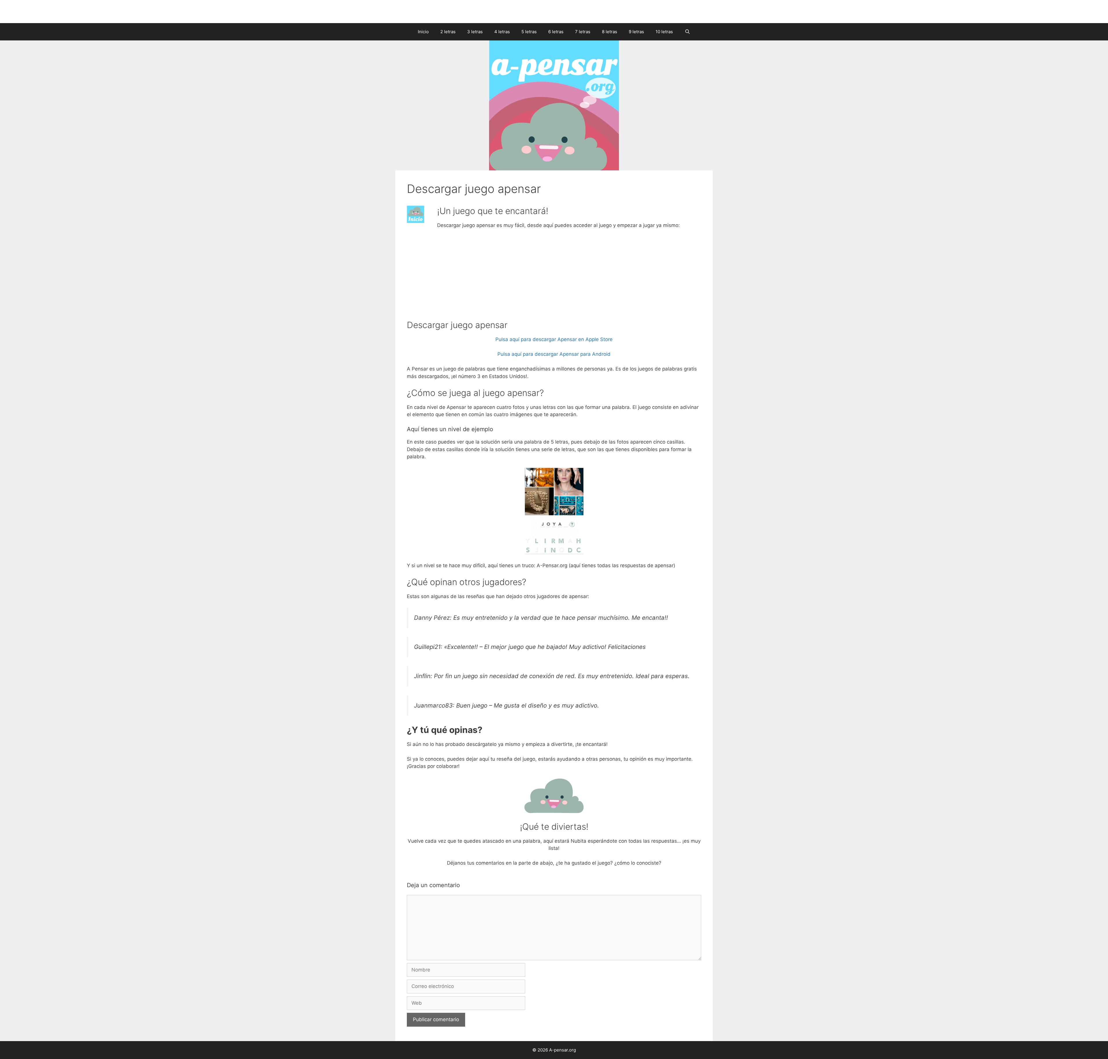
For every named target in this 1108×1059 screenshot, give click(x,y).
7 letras (582, 31)
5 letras (529, 31)
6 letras (556, 31)
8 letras (609, 31)
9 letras (636, 31)
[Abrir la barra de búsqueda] (687, 31)
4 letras (502, 31)
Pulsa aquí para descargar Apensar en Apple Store (554, 339)
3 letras (475, 31)
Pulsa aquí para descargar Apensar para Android (554, 354)
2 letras (448, 31)
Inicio (423, 31)
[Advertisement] (554, 277)
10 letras (664, 31)
